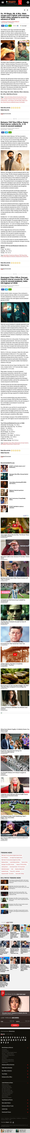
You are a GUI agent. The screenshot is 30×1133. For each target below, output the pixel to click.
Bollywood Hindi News (6, 1097)
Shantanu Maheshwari (19, 869)
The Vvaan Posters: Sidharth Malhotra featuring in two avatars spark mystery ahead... (25, 967)
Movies (3, 1034)
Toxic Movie (4, 1049)
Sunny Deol (25, 256)
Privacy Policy (13, 1118)
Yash (12, 869)
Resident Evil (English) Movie (8, 1061)
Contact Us (24, 1118)
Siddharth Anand (15, 102)
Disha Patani (17, 442)
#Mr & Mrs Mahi (24, 41)
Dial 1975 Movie (4, 857)
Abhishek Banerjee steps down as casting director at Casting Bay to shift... (25, 951)
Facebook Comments (6, 113)
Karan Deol (24, 255)
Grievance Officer (4, 1119)
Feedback (19, 1118)
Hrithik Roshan (4, 100)
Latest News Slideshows (7, 1093)
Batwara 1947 (18, 255)
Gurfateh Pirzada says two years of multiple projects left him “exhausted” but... (14, 951)
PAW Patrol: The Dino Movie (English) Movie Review (11, 855)
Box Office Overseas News (7, 1091)
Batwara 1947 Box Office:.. (22, 864)
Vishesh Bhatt (9, 444)
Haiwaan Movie (5, 1056)
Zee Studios (22, 102)
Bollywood (8, 1106)
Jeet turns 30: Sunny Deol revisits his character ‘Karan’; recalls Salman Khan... (4, 951)
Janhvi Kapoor (11, 100)
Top (4, 1073)
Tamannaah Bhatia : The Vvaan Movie (17, 866)
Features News (25, 862)
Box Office (7, 1070)
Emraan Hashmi (24, 442)
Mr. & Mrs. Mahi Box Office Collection (18, 92)
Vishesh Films (16, 444)
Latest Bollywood (7, 1082)
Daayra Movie (5, 1062)
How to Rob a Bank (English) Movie (9, 1052)
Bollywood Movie (8, 1064)
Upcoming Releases (6, 1094)
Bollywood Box (7, 1077)
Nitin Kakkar (3, 444)
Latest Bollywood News (15, 862)
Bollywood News (4, 862)
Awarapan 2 (6, 442)
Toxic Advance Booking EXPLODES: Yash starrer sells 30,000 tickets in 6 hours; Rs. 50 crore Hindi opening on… (19, 881)
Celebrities (9, 1034)
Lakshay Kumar (4, 866)
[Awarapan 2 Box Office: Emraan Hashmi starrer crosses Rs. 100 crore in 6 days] (4, 907)
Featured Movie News (6, 1086)
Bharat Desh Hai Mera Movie (8, 1059)
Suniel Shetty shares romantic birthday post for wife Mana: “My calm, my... (4, 984)
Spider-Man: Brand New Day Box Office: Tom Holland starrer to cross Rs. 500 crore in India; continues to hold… (18, 893)
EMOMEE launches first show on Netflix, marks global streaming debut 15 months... (25, 935)
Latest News (9, 922)
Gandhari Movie (5, 1051)
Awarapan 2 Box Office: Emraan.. (7, 864)
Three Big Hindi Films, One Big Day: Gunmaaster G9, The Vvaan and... (14, 967)
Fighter (24, 98)
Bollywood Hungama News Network (10, 21)
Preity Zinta (3, 256)
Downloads (6, 1112)
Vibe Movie (4, 1058)
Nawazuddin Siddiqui (20, 873)
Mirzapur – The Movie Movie (8, 1053)
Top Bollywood (7, 1099)
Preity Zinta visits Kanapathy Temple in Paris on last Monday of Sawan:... (4, 935)
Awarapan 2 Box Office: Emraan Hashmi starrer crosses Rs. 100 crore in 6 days (18, 905)
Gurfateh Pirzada (4, 871)
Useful (4, 1109)
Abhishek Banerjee (5, 869)
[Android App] (11, 1122)
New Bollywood (7, 1047)
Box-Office (11, 442)
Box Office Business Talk (7, 1090)
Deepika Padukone (8, 98)
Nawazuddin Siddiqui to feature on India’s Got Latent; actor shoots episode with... (14, 935)
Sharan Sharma (6, 102)
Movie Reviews (5, 1096)
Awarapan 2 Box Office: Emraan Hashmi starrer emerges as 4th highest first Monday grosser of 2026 (18, 911)
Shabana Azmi (19, 256)
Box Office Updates (6, 1089)
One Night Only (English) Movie (16, 857)
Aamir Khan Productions (9, 255)
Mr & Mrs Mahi (18, 100)
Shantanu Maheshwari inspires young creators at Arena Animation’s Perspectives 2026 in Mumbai (4, 968)
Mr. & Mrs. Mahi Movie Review (9, 94)
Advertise (7, 1118)
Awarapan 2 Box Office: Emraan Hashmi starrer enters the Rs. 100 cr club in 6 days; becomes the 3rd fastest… (19, 899)
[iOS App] (13, 1122)
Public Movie (7, 1067)
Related (3, 922)
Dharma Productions (17, 98)
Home (2, 1118)
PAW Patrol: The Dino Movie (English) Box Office (11, 859)
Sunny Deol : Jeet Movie (15, 871)
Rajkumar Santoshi (10, 256)
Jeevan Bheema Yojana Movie (8, 1055)
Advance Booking (8, 97)
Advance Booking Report (18, 97)
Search (15, 1025)
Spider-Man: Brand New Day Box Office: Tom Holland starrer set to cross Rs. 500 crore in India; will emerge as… (19, 887)
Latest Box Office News (7, 1087)
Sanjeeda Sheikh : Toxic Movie (7, 873)
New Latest (6, 1102)
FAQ (10, 1119)
